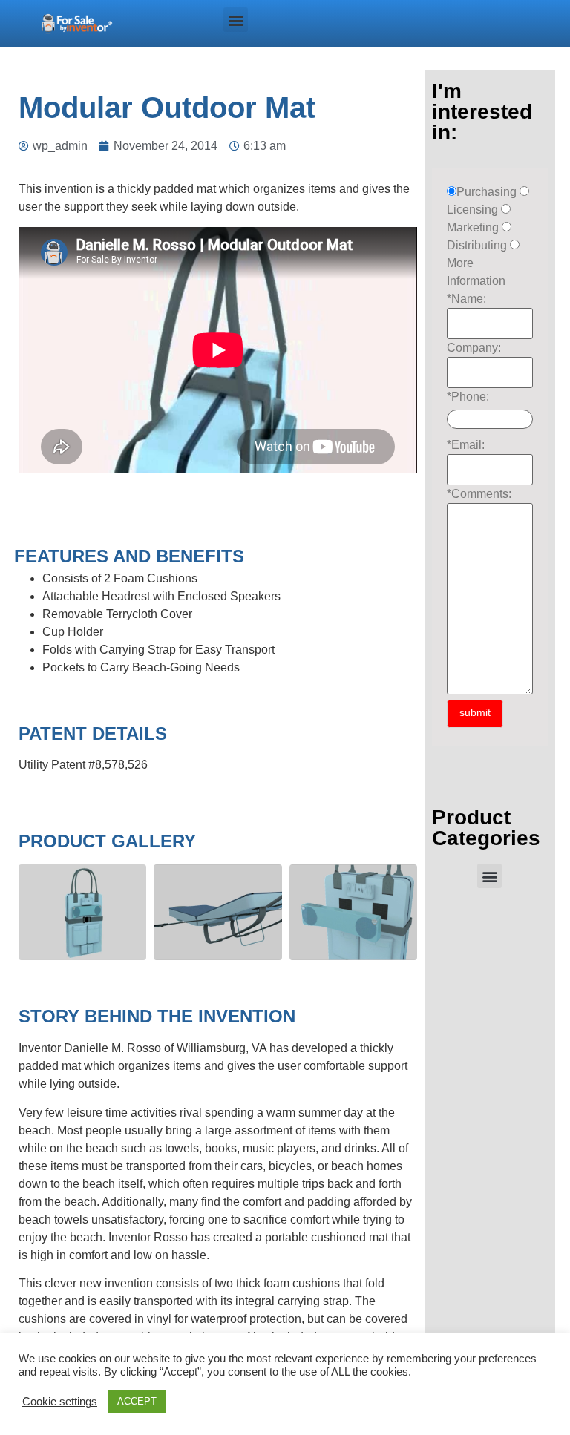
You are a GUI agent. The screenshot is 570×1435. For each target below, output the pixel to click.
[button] (235, 19)
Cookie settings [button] (59, 1402)
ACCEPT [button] (137, 1401)
